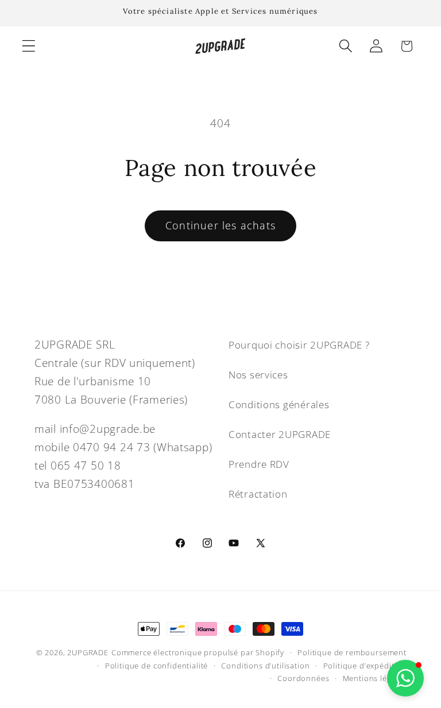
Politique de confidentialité (156, 665)
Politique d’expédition (365, 665)
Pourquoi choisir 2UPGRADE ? (299, 344)
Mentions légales (375, 678)
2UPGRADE (88, 652)
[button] (29, 46)
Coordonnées (303, 678)
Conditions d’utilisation (265, 665)
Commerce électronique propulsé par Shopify (197, 652)
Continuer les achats (220, 225)
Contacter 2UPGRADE (280, 434)
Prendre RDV (259, 464)
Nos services (258, 374)
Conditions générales (279, 404)
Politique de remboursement (352, 652)
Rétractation (258, 493)
